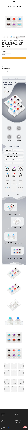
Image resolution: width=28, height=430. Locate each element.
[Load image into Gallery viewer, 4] (7, 37)
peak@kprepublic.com (18, 420)
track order (2, 420)
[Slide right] (26, 37)
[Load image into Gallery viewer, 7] (17, 37)
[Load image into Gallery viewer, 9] (23, 37)
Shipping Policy (17, 415)
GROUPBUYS (2, 415)
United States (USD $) (3, 427)
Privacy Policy (16, 413)
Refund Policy (16, 414)
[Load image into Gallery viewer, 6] (14, 37)
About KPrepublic (3, 413)
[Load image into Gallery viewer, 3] (4, 37)
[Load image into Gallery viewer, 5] (10, 37)
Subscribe (14, 405)
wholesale (14, 6)
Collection (2, 414)
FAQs (8, 6)
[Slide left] (2, 37)
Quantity (3, 54)
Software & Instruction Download (5, 421)
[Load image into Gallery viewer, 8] (20, 37)
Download (19, 6)
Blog (11, 6)
